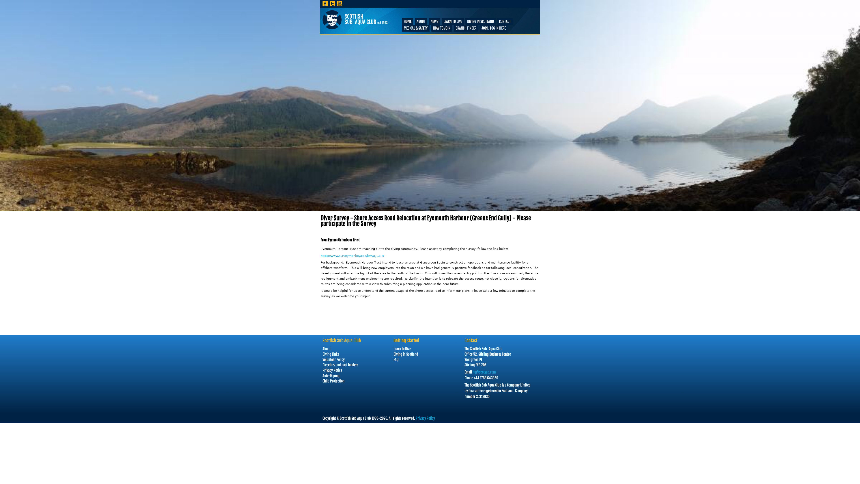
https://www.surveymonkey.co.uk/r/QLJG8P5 (352, 255)
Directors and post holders (340, 365)
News (434, 21)
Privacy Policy (425, 418)
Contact (505, 21)
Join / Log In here (494, 28)
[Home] (355, 19)
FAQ (395, 359)
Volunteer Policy (333, 359)
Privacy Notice (332, 370)
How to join (441, 28)
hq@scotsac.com (484, 372)
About (421, 21)
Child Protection (333, 381)
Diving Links (330, 354)
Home (407, 21)
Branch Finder (466, 28)
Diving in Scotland (480, 21)
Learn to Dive (452, 21)
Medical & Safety (416, 28)
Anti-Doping (331, 376)
